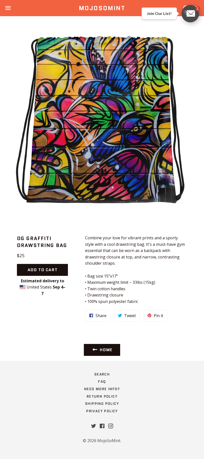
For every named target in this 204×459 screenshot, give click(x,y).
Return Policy (102, 396)
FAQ (102, 381)
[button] (190, 13)
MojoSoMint (102, 8)
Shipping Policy (102, 403)
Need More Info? (102, 388)
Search (102, 374)
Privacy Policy (102, 411)
